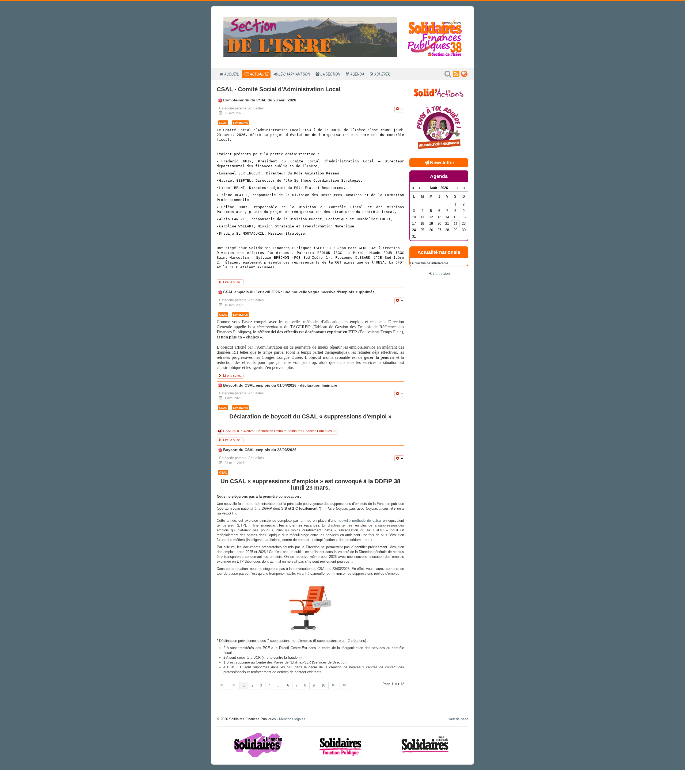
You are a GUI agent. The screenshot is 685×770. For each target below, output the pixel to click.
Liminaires (240, 122)
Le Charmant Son (294, 74)
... (278, 685)
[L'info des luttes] (438, 92)
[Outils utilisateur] (399, 109)
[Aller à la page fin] (345, 685)
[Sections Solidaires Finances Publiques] (464, 75)
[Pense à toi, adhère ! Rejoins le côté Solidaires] (438, 128)
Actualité (259, 74)
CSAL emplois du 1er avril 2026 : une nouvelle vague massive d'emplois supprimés (298, 292)
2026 (444, 188)
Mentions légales (292, 719)
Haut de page (458, 719)
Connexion (441, 273)
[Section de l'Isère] (310, 37)
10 (323, 685)
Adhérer (382, 74)
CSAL (223, 122)
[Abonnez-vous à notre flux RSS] (456, 75)
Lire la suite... (232, 282)
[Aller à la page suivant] (334, 685)
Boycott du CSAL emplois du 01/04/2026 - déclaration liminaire (279, 385)
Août (434, 188)
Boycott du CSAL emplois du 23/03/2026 (259, 450)
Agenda (357, 74)
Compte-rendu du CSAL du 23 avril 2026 (259, 100)
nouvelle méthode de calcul (359, 521)
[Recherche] (448, 75)
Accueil (231, 74)
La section (330, 74)
